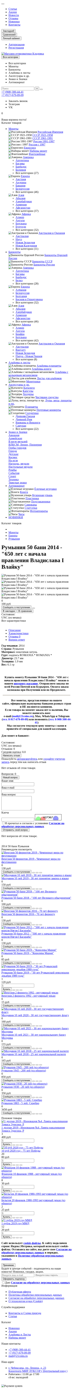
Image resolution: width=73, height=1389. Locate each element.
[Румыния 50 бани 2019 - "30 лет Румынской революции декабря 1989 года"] (36, 969)
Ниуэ (19, 239)
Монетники (33, 381)
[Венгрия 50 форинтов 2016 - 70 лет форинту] (29, 911)
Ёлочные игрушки (45, 488)
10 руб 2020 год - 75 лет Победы (20, 1150)
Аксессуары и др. (19, 384)
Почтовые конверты (48, 409)
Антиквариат (17, 485)
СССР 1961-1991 (42, 138)
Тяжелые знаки (18, 482)
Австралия (22, 236)
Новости (14, 15)
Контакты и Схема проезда (25, 1313)
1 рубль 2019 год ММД (15, 1223)
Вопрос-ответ (17, 639)
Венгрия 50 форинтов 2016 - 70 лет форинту (28, 914)
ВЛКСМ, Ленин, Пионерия (25, 444)
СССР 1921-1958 (42, 135)
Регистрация (16, 47)
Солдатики (32, 413)
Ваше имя (7, 780)
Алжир (20, 217)
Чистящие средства (46, 397)
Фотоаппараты (39, 511)
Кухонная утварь (42, 495)
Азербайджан (24, 201)
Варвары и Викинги (28, 422)
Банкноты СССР (42, 261)
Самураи (21, 425)
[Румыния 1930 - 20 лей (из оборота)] (24, 1083)
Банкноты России (44, 264)
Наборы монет (38, 150)
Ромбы (13, 469)
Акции (13, 12)
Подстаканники (40, 501)
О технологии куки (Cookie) (26, 1301)
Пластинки (32, 498)
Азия (21, 195)
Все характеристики (13, 620)
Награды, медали (19, 463)
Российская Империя (50, 131)
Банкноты (15, 251)
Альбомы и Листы (20, 1334)
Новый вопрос (10, 777)
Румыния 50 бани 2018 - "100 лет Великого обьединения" (36, 897)
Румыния (14, 538)
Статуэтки (31, 507)
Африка (26, 214)
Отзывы (13, 18)
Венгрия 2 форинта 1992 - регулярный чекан (28, 995)
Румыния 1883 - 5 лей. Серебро (20, 1103)
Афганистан (23, 207)
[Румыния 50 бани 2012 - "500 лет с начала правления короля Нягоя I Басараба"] (36, 930)
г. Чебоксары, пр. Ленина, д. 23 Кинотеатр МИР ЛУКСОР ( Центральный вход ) (38, 1369)
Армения (21, 204)
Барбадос (21, 166)
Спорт (12, 476)
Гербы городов (17, 447)
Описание (15, 630)
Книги (24, 492)
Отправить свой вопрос (15, 830)
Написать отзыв (11, 755)
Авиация (14, 435)
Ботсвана (21, 223)
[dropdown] (2, 3)
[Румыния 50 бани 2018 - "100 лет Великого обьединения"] (36, 894)
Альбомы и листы (19, 362)
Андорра (21, 182)
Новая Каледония (26, 245)
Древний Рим (24, 419)
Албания (21, 289)
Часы (21, 514)
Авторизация (16, 44)
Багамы (20, 163)
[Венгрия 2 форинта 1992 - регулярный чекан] (29, 992)
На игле (13, 460)
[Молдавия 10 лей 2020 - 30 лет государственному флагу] (36, 1012)
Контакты (14, 24)
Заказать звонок (18, 101)
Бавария (20, 185)
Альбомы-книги (41, 368)
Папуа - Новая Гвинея (29, 356)
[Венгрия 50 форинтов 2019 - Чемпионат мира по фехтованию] (36, 855)
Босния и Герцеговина (29, 299)
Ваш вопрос (8, 794)
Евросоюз (30, 147)
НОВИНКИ (16, 517)
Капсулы (28, 390)
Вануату (21, 349)
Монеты (13, 128)
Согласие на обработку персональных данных (36, 1298)
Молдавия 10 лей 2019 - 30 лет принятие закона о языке (35, 878)
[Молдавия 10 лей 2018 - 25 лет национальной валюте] (35, 1051)
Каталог (6, 1322)
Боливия (21, 169)
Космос (13, 457)
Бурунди (21, 226)
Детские (13, 454)
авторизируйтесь (27, 758)
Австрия (21, 179)
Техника (14, 479)
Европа (25, 176)
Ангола (20, 220)
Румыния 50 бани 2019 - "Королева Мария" (27, 953)
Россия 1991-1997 (44, 141)
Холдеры (28, 394)
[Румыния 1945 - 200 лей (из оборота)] (25, 1067)
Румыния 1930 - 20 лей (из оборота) (22, 1086)
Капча (5, 812)
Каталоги (29, 387)
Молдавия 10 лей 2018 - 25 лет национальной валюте (33, 1054)
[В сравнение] (40, 872)
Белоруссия (22, 188)
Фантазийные (37, 154)
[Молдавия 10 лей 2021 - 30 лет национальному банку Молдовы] (36, 1031)
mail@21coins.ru (18, 1355)
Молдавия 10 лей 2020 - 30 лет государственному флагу (35, 1015)
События (14, 473)
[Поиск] (41, 89)
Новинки (14, 21)
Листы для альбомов (49, 378)
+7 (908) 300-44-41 (12, 91)
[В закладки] (37, 872)
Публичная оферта (20, 1291)
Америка (28, 157)
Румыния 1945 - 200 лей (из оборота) (23, 1070)
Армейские (15, 438)
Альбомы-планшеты (49, 365)
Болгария (21, 296)
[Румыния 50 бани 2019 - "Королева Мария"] (29, 949)
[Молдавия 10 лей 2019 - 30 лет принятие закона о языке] (36, 875)
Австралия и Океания (51, 233)
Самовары (30, 504)
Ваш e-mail (7, 787)
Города (13, 450)
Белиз (19, 280)
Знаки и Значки (18, 432)
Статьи (13, 8)
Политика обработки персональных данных (35, 1294)
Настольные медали (21, 466)
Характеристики (19, 633)
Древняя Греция (25, 416)
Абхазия (20, 198)
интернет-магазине (26, 683)
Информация (9, 1285)
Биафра (20, 334)
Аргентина (22, 160)
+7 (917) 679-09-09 (12, 95)
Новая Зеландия (25, 242)
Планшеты (31, 406)
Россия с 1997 (37, 144)
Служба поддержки (13, 1307)
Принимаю (8, 1265)
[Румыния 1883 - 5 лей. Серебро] (21, 1100)
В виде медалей (18, 441)
